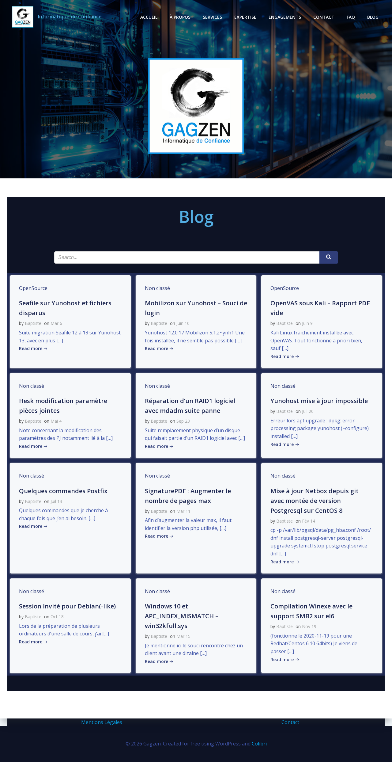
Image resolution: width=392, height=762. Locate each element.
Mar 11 (183, 511)
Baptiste (33, 323)
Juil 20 (308, 411)
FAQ (351, 17)
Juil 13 (56, 501)
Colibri (259, 743)
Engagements (285, 17)
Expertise (245, 17)
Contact (323, 17)
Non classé (157, 288)
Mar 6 (56, 323)
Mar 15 (183, 636)
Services (212, 17)
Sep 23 (183, 421)
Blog (373, 17)
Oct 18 (57, 616)
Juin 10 (183, 323)
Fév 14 (308, 521)
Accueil (148, 17)
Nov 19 (309, 626)
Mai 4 (56, 421)
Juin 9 (307, 323)
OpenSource (33, 288)
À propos (180, 17)
